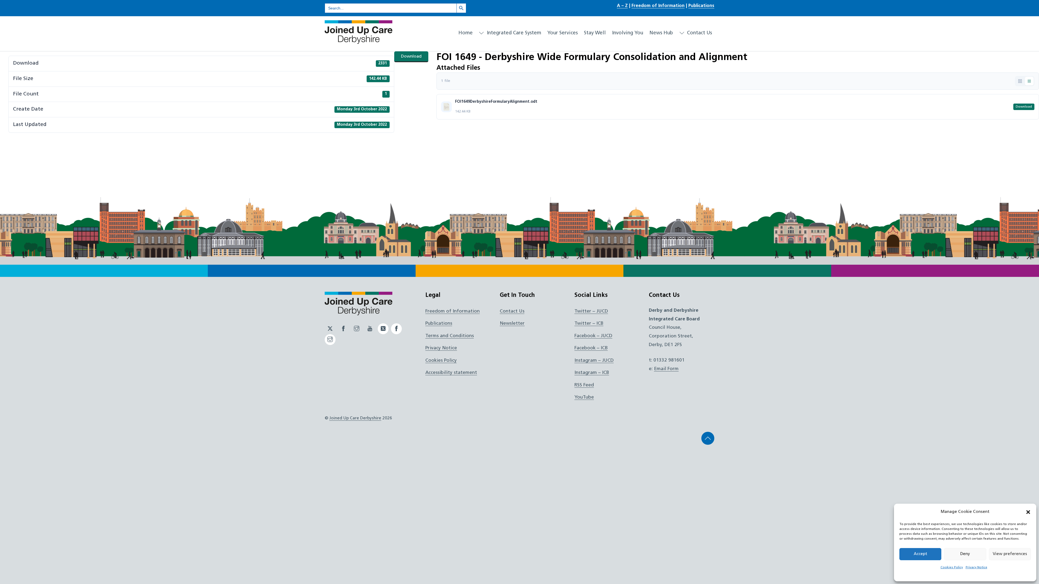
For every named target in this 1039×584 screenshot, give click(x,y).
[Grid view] (1020, 81)
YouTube (584, 397)
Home (465, 33)
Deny (965, 554)
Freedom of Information (658, 6)
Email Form (666, 369)
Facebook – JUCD (593, 336)
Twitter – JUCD (591, 311)
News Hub (661, 33)
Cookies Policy (952, 567)
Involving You (627, 33)
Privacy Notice (976, 567)
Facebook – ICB (591, 348)
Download (411, 56)
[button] (1028, 512)
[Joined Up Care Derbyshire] (358, 41)
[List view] (1029, 81)
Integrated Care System (513, 33)
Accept (920, 554)
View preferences (1010, 554)
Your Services (562, 33)
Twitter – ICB (588, 323)
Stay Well (595, 33)
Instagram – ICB (591, 372)
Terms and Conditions (449, 336)
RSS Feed (584, 385)
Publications (701, 6)
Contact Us (699, 33)
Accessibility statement (451, 372)
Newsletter (512, 323)
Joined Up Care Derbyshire (355, 418)
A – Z (622, 6)
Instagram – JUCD (594, 360)
